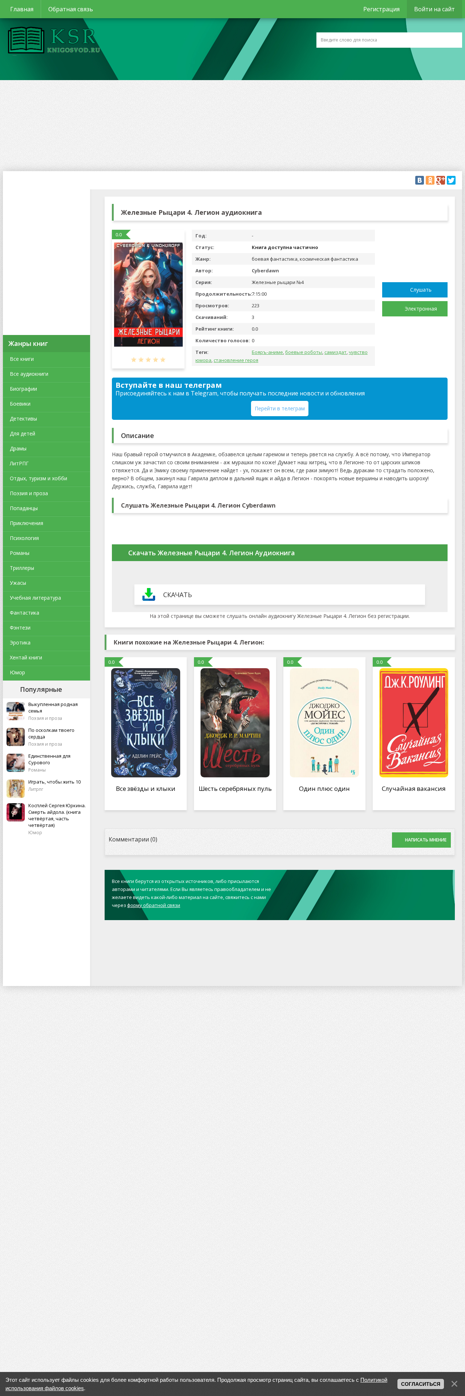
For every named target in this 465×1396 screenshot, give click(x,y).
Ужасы (18, 582)
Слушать (421, 289)
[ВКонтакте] (419, 180)
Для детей (22, 433)
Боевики (20, 403)
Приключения (26, 523)
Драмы (18, 448)
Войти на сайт (434, 9)
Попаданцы (24, 508)
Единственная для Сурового (49, 759)
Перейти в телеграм (280, 408)
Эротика (20, 642)
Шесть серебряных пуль (235, 788)
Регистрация (381, 9)
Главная (21, 9)
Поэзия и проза (29, 493)
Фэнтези (20, 627)
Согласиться (420, 1384)
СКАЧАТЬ (177, 594)
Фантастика (24, 612)
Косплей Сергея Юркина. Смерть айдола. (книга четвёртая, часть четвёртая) (57, 815)
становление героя (236, 360)
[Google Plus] (440, 180)
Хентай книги (26, 657)
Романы (19, 552)
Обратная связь (70, 9)
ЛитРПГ (19, 463)
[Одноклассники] (430, 180)
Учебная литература (35, 597)
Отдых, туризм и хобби (38, 478)
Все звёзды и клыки (145, 788)
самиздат (335, 352)
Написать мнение (425, 840)
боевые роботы (303, 352)
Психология (24, 538)
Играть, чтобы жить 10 (54, 781)
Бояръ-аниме (267, 352)
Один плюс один (324, 788)
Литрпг (35, 789)
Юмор (17, 672)
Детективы (23, 418)
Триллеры (22, 567)
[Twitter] (451, 180)
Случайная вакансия (413, 788)
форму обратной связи (153, 905)
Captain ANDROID (52, 41)
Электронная (421, 308)
